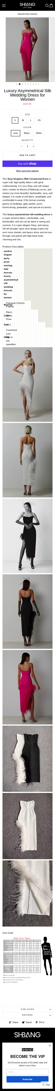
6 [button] (30, 84)
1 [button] (17, 84)
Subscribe (27, 1079)
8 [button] (36, 84)
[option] (28, 49)
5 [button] (28, 84)
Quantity (27, 140)
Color (27, 127)
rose (15, 133)
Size (27, 115)
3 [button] (22, 84)
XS (39, 120)
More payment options (27, 171)
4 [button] (25, 84)
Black (27, 133)
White (39, 133)
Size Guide (27, 1009)
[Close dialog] (50, 1045)
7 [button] (33, 84)
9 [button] (38, 84)
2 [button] (20, 84)
